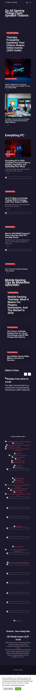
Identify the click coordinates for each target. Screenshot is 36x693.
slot (18, 634)
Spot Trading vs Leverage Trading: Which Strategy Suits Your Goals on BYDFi (16, 200)
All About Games (12, 32)
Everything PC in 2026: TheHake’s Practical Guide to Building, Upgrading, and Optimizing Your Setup (17, 163)
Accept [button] (18, 688)
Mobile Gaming (12, 292)
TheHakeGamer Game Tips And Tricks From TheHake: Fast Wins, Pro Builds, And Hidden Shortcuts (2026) (18, 391)
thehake (18, 648)
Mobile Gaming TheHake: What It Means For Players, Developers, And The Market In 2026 (18, 304)
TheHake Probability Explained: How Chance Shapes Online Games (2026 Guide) (15, 44)
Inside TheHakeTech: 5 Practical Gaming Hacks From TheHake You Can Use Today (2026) (17, 86)
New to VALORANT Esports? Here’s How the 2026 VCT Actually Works (17, 235)
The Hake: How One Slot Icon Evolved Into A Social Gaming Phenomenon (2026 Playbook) (17, 120)
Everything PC (10, 154)
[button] (29, 374)
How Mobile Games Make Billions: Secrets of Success (18, 358)
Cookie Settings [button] (8, 688)
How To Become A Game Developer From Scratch (16, 270)
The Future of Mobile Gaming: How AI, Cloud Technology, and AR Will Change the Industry (17, 334)
